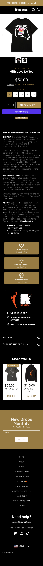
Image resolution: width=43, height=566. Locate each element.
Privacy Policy (21, 496)
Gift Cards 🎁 (21, 481)
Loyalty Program (21, 471)
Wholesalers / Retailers (21, 491)
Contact (21, 506)
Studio (21, 467)
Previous (2, 35)
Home (21, 457)
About (21, 462)
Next (40, 35)
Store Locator (21, 486)
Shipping (10, 85)
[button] (4, 9)
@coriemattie (26, 221)
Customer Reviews (21, 476)
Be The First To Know (21, 501)
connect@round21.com (21, 522)
